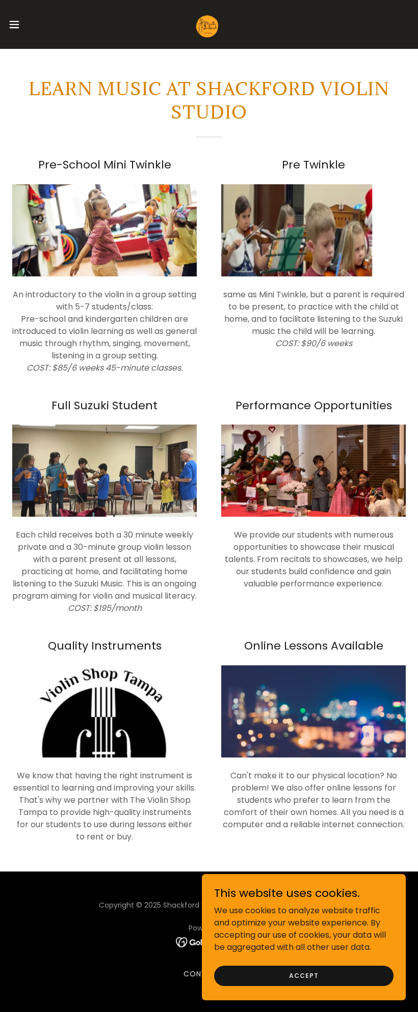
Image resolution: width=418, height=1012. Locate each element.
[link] (209, 24)
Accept (303, 975)
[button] (35, 24)
